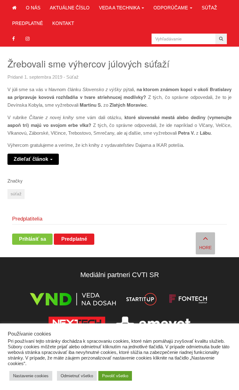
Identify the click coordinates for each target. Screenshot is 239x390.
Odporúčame (171, 7)
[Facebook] (13, 38)
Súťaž (209, 7)
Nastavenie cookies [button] (31, 376)
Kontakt (63, 23)
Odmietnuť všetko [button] (77, 376)
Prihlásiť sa (32, 239)
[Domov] (14, 8)
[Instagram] (27, 38)
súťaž (16, 194)
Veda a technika (120, 7)
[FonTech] (188, 300)
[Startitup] (141, 300)
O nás (33, 7)
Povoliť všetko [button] (115, 376)
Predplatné (27, 23)
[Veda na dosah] (73, 300)
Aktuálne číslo (70, 7)
